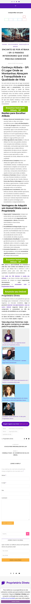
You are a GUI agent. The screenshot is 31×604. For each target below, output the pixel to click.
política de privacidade (8, 598)
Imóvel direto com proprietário (16, 428)
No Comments (19, 63)
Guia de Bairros (13, 44)
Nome (4, 475)
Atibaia (4, 428)
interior (4, 431)
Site (3, 490)
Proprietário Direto (8, 438)
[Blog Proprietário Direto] (15, 583)
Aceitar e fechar (15, 601)
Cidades (4, 44)
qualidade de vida (7, 434)
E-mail (4, 483)
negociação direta (13, 431)
